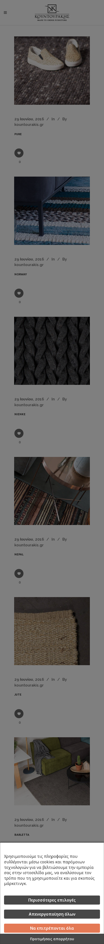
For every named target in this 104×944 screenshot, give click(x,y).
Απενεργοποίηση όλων (52, 914)
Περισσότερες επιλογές (52, 900)
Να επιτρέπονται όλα (52, 928)
